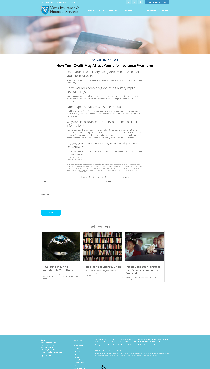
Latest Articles (79, 363)
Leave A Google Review (157, 2)
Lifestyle (77, 360)
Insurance (77, 351)
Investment (78, 346)
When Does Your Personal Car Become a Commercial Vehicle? (143, 270)
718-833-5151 (49, 2)
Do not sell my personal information (148, 341)
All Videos (77, 366)
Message (45, 194)
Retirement (78, 343)
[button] (91, 10)
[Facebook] (140, 2)
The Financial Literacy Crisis (102, 266)
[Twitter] (128, 2)
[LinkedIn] (134, 2)
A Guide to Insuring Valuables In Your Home (58, 268)
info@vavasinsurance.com (68, 2)
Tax (75, 354)
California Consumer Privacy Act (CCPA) (155, 339)
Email (108, 181)
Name (43, 181)
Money (76, 357)
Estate (76, 348)
